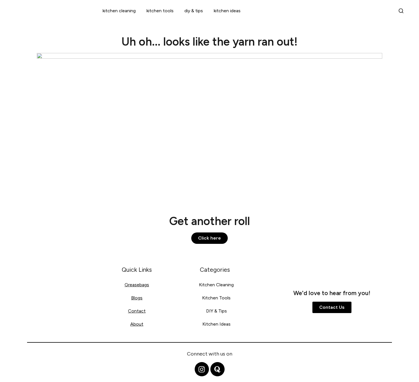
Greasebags (137, 284)
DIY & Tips (193, 10)
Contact (137, 311)
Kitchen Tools (160, 10)
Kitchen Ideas (227, 10)
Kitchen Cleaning (119, 10)
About (136, 324)
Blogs (137, 298)
